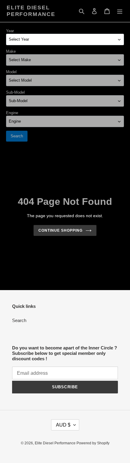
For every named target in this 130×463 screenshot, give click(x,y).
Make (11, 51)
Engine (12, 113)
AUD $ (63, 424)
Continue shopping (60, 230)
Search (17, 136)
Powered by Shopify (92, 443)
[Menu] (119, 11)
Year (10, 31)
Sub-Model (15, 92)
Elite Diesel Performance (31, 11)
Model (11, 72)
